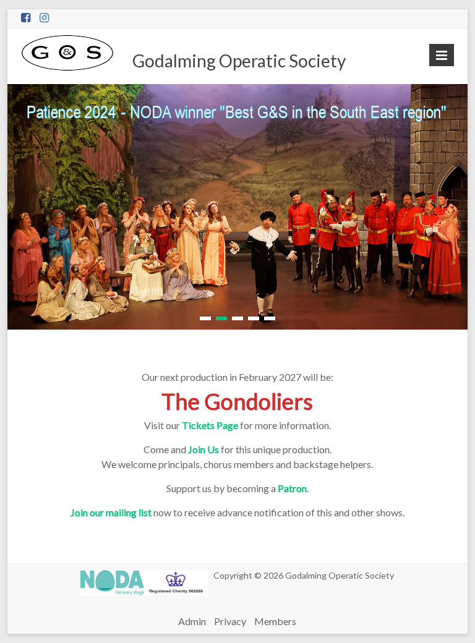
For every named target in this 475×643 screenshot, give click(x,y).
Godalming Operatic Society (239, 60)
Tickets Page (210, 425)
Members (275, 621)
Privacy (230, 621)
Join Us (203, 449)
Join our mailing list (111, 512)
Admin (192, 621)
